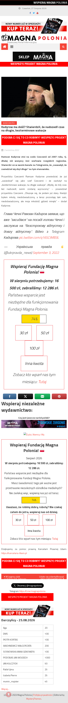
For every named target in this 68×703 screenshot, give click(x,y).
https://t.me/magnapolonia (32, 591)
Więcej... (5, 689)
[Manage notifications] (8, 694)
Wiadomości (9, 123)
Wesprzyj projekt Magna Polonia (34, 64)
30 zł (23, 333)
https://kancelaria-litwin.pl (14, 553)
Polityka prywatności (42, 695)
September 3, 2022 (46, 252)
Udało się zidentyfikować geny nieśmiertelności (51, 577)
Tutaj (42, 382)
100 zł (34, 348)
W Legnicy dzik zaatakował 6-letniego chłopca (15, 577)
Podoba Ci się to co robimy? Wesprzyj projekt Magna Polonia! (34, 140)
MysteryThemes (33, 698)
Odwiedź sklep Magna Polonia (34, 56)
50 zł (45, 333)
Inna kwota (34, 363)
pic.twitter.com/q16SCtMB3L (39, 237)
